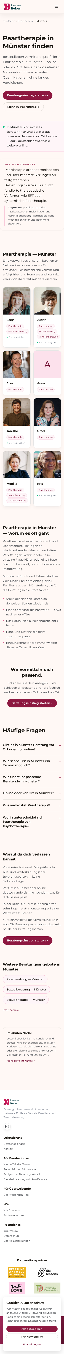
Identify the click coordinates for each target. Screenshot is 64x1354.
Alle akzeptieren (32, 1328)
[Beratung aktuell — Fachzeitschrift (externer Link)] (17, 1272)
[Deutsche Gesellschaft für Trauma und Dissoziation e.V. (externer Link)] (47, 1288)
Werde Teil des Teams (17, 1164)
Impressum (11, 1230)
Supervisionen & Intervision (20, 1169)
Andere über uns (14, 1215)
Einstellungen (32, 1344)
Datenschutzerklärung (42, 1320)
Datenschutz (11, 1235)
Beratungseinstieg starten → (27, 95)
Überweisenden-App (16, 1194)
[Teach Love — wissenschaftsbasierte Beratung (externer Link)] (17, 1288)
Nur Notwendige (32, 1336)
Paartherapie (26, 21)
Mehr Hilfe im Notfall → (21, 1060)
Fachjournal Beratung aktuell (22, 1174)
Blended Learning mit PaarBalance (25, 1179)
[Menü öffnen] (56, 7)
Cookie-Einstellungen (17, 1240)
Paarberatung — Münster (25, 979)
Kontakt (9, 1148)
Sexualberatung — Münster (26, 989)
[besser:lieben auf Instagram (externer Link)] (7, 1126)
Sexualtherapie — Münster (26, 999)
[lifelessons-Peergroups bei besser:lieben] (47, 1272)
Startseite (9, 21)
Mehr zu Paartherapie (23, 106)
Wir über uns (12, 1210)
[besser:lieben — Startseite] (12, 7)
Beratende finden (14, 1143)
